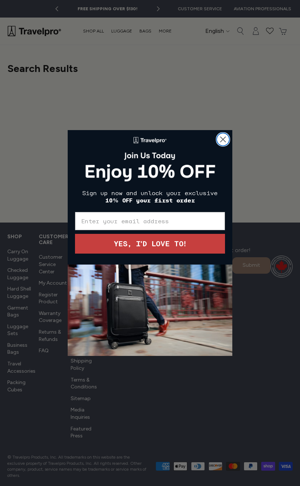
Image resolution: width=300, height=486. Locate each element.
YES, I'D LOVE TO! (150, 243)
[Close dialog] (223, 139)
